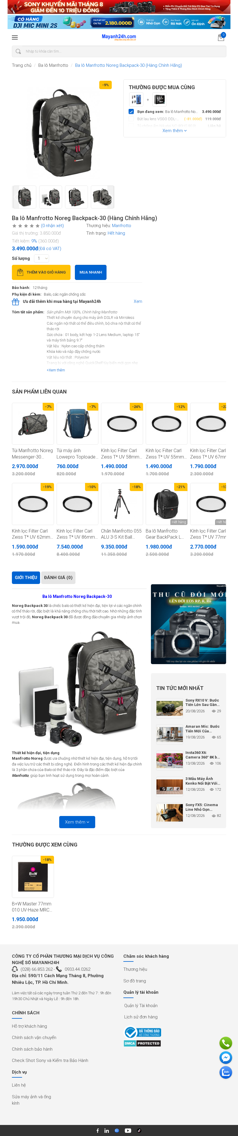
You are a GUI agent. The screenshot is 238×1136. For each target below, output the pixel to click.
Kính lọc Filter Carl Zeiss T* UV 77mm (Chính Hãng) (209, 534)
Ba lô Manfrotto (53, 65)
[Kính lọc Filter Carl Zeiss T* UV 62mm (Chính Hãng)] (33, 504)
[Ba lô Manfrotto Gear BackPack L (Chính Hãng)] (167, 504)
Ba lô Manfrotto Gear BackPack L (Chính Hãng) (163, 534)
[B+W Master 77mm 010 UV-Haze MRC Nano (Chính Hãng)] (33, 877)
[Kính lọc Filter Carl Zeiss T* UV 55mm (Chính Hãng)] (167, 424)
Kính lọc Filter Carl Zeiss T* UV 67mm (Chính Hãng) (209, 454)
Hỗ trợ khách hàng (29, 1026)
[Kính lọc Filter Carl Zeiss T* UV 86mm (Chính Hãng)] (78, 504)
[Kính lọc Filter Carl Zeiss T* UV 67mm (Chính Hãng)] (211, 424)
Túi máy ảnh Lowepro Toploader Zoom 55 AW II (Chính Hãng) (77, 454)
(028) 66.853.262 (37, 969)
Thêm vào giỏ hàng (46, 272)
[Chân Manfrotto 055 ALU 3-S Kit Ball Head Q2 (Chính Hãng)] (122, 504)
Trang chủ (21, 65)
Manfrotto (121, 225)
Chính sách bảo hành (32, 1049)
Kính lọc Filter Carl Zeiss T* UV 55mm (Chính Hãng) (165, 454)
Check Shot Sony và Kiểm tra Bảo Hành (50, 1060)
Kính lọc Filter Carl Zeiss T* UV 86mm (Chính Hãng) (76, 534)
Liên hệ (19, 1085)
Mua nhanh (91, 272)
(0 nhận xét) (52, 225)
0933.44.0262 (77, 969)
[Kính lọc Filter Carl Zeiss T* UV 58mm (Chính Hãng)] (122, 424)
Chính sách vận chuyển (34, 1037)
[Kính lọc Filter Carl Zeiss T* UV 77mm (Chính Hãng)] (211, 504)
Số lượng (21, 258)
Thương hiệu (135, 969)
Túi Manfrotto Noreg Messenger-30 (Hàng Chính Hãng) (32, 454)
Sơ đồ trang (134, 981)
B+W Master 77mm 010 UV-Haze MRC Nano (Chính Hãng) (31, 907)
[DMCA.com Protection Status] (142, 1043)
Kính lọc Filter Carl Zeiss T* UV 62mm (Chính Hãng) (31, 534)
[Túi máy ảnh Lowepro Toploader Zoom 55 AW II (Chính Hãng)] (78, 424)
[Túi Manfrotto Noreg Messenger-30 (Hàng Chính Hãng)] (33, 424)
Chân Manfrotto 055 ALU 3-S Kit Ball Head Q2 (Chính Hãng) (121, 534)
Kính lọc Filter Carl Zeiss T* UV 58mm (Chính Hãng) (120, 454)
